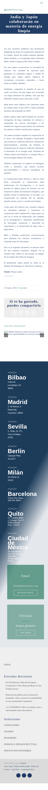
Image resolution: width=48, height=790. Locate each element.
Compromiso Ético (28, 769)
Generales (23, 288)
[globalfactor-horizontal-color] (24, 654)
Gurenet (23, 763)
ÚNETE (7, 665)
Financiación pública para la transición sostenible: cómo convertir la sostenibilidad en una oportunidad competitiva (24, 698)
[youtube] (24, 775)
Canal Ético (15, 769)
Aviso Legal (8, 766)
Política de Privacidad (22, 766)
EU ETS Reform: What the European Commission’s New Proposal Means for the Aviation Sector (23, 685)
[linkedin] (29, 775)
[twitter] (18, 775)
